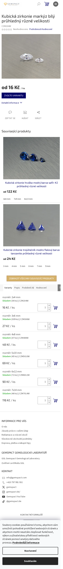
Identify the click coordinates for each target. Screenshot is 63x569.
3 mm (5, 266)
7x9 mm (17, 199)
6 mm (31, 266)
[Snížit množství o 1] (49, 309)
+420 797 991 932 (14, 482)
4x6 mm (6, 199)
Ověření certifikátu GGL (13, 463)
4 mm (14, 266)
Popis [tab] (17, 287)
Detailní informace (10, 103)
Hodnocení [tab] (41, 287)
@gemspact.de (13, 501)
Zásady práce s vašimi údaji (15, 430)
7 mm (39, 266)
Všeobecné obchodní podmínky (17, 439)
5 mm (22, 266)
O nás (4, 426)
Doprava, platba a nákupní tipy (16, 443)
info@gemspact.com (16, 477)
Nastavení (30, 551)
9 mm (47, 266)
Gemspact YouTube (15, 496)
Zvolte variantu (13, 95)
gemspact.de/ (13, 491)
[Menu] (55, 4)
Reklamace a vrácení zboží (14, 435)
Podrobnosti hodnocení (40, 29)
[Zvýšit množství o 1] (49, 305)
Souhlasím (30, 561)
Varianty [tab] (8, 287)
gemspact (11, 487)
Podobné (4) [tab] (28, 287)
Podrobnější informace (25, 542)
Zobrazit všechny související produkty (31, 278)
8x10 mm (28, 199)
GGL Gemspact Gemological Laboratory (21, 458)
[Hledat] (39, 4)
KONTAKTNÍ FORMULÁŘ (31, 514)
